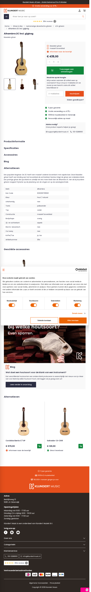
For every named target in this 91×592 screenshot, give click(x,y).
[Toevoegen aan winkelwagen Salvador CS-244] (80, 446)
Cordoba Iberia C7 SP (15, 440)
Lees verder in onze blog (21, 384)
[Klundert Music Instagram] (12, 532)
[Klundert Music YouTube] (18, 532)
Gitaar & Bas (18, 26)
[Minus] (49, 62)
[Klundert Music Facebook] (5, 532)
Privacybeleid (55, 583)
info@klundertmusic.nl (31, 556)
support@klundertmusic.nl (58, 132)
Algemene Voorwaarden (38, 583)
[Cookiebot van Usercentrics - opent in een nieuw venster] (77, 270)
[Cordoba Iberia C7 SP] (24, 421)
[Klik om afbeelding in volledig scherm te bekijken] (21, 59)
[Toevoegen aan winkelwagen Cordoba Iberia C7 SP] (39, 446)
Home (7, 26)
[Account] (79, 11)
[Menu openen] (6, 16)
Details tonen (77, 313)
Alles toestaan (72, 320)
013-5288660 (78, 132)
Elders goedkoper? (75, 100)
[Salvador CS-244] (65, 421)
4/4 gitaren (59, 26)
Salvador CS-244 (55, 440)
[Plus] (58, 62)
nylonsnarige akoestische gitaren (39, 26)
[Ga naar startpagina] (28, 11)
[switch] (34, 305)
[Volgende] (37, 84)
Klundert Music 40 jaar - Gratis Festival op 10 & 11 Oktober (45, 2)
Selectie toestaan (44, 320)
